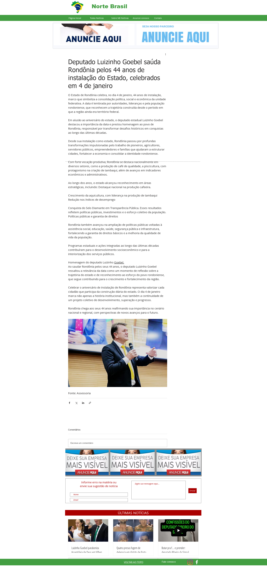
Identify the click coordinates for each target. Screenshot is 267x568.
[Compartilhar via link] (90, 402)
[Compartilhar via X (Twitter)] (76, 402)
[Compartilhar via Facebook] (69, 402)
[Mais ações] (165, 54)
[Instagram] (190, 562)
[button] (133, 513)
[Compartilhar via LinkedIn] (83, 402)
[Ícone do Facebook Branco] (197, 562)
